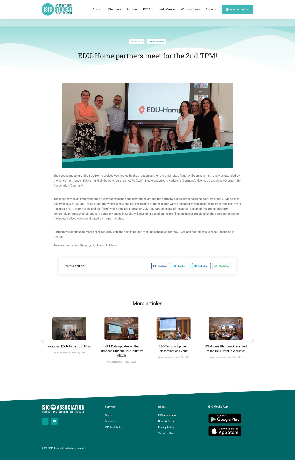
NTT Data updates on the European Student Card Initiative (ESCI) (121, 351)
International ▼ (239, 9)
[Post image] (69, 328)
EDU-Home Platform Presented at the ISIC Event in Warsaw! (226, 349)
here (114, 245)
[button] (160, 266)
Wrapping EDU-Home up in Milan (69, 346)
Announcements (157, 41)
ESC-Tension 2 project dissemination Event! (173, 349)
